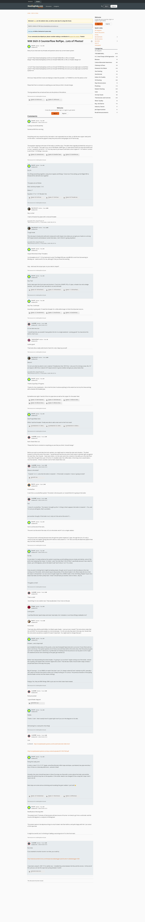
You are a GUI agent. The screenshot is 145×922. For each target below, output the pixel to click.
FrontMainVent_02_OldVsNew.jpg (55, 425)
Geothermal (106, 74)
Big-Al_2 (33, 620)
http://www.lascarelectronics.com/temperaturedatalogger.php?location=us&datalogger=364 (53, 859)
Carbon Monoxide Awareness (106, 62)
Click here (30, 31)
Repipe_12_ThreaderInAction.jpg (37, 312)
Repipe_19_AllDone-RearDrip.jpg (55, 402)
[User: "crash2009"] (29, 324)
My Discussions (98, 39)
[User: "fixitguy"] (29, 607)
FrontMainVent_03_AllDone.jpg (72, 425)
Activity (96, 34)
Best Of (97, 43)
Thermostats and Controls (106, 97)
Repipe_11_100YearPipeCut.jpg (72, 289)
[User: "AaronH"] (29, 46)
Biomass (106, 59)
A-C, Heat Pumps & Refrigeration (106, 56)
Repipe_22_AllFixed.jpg (71, 795)
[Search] (102, 6)
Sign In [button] (55, 113)
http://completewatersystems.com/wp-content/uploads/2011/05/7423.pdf (48, 751)
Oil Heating (106, 80)
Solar (106, 92)
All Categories (98, 30)
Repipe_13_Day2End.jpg (54, 312)
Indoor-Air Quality (106, 77)
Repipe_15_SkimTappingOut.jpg (37, 399)
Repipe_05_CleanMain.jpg (72, 154)
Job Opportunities (106, 109)
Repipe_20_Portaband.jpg (37, 795)
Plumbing (106, 86)
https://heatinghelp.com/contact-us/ (49, 26)
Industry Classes (106, 106)
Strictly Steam (106, 95)
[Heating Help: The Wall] (35, 6)
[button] (92, 41)
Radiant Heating (106, 89)
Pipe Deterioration (106, 83)
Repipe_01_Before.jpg (53, 99)
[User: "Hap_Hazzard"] (29, 208)
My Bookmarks (106, 37)
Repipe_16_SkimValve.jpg (54, 399)
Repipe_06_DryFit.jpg (36, 197)
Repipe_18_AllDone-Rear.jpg (37, 402)
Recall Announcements (106, 112)
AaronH (33, 45)
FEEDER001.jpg (34, 702)
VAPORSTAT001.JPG (36, 871)
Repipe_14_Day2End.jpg (71, 312)
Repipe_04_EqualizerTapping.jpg (55, 154)
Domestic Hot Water (106, 68)
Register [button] (64, 113)
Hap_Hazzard (34, 208)
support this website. (75, 36)
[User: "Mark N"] (29, 485)
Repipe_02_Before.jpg (36, 99)
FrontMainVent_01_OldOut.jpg (37, 425)
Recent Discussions (99, 32)
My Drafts (106, 41)
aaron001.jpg (34, 477)
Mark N (33, 484)
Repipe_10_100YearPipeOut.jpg (55, 289)
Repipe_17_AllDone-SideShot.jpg (72, 399)
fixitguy (33, 606)
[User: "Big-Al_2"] (29, 621)
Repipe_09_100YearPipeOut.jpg (37, 289)
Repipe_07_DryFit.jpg (53, 197)
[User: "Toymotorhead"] (29, 340)
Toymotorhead (35, 339)
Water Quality (106, 100)
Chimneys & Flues (106, 65)
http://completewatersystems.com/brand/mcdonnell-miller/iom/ (52, 744)
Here (35, 21)
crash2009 (33, 323)
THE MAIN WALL (106, 53)
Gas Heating (106, 71)
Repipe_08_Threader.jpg (71, 197)
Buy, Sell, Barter (106, 103)
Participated (98, 45)
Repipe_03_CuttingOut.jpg (37, 154)
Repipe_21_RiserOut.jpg (54, 795)
